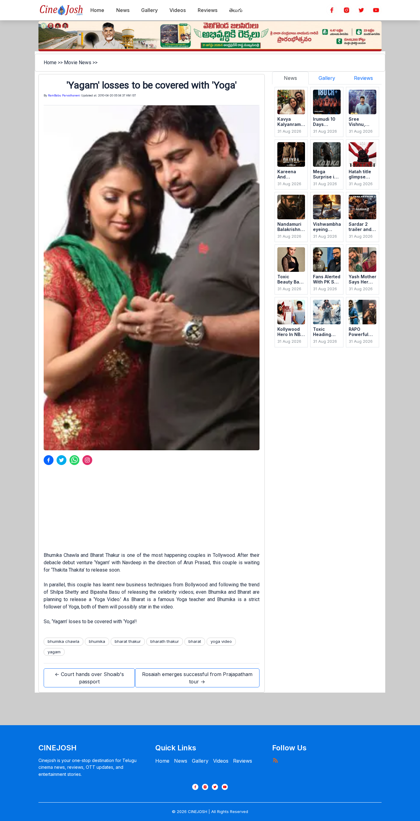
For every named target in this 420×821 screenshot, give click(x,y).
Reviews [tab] (363, 78)
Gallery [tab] (327, 78)
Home (50, 62)
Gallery (200, 761)
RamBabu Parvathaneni (64, 95)
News (180, 761)
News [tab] (290, 78)
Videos (220, 761)
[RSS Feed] (275, 760)
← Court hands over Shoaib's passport (89, 678)
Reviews (242, 761)
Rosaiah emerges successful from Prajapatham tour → (197, 678)
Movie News (77, 62)
